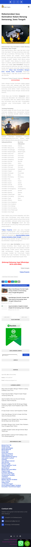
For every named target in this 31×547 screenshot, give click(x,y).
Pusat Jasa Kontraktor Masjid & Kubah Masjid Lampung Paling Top (14, 394)
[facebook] (21, 2)
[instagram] (17, 2)
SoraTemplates (12, 539)
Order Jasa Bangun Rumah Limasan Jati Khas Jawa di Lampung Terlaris (14, 415)
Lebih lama (24, 317)
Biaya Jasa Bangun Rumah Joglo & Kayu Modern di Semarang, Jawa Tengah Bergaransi (18, 290)
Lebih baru (7, 317)
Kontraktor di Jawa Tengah (10, 276)
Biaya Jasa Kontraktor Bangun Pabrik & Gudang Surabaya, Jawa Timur (15, 389)
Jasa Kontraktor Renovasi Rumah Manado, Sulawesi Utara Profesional (13, 399)
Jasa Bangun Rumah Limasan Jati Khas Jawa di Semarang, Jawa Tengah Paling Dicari (19, 299)
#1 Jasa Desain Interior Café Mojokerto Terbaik (14, 410)
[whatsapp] (14, 2)
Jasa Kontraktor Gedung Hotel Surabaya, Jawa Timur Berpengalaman (14, 435)
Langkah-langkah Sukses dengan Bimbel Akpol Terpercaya (15, 430)
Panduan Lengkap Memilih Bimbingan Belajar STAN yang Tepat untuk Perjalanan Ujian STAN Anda (14, 405)
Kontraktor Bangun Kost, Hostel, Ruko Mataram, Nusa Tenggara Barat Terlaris (15, 425)
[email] (10, 2)
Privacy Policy (16, 541)
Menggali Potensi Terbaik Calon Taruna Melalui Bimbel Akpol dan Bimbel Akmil (14, 420)
